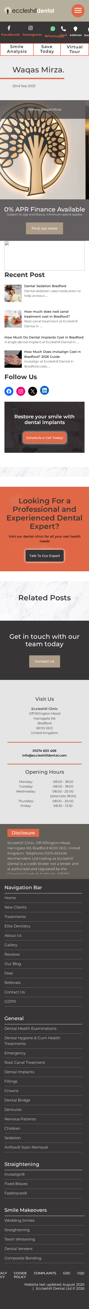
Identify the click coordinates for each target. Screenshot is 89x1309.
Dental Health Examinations (30, 1028)
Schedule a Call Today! (44, 438)
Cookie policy (20, 1275)
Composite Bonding (22, 1258)
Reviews (12, 954)
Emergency (15, 1053)
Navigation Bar (23, 887)
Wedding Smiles (19, 1220)
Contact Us (44, 661)
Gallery (10, 945)
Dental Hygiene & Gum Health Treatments (32, 1040)
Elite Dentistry (17, 926)
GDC (66, 1273)
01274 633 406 (44, 751)
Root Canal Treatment (24, 1062)
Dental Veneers (18, 1248)
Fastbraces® (15, 1193)
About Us (13, 935)
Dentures (13, 1109)
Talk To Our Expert (44, 556)
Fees (8, 973)
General (14, 1018)
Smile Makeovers (25, 1210)
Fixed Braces (15, 1183)
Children (12, 1128)
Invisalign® (14, 1174)
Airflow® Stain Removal (26, 1147)
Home (33, 109)
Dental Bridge (17, 1100)
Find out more (44, 228)
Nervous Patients (20, 1119)
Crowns (11, 1090)
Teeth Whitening (19, 1239)
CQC (81, 1273)
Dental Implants (19, 1071)
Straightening (21, 1164)
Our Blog (12, 963)
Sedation (12, 1137)
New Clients (15, 907)
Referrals (12, 982)
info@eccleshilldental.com (44, 755)
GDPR (10, 1001)
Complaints (45, 1273)
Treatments (15, 916)
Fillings (10, 1081)
